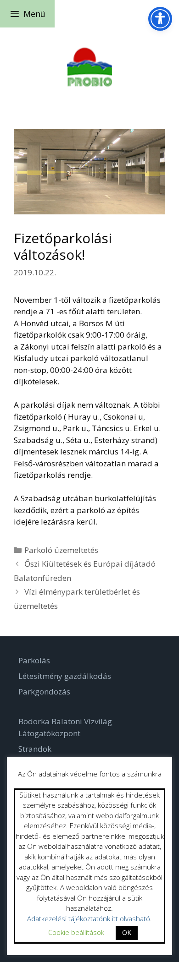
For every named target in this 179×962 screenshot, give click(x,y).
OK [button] (126, 932)
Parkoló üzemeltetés (61, 550)
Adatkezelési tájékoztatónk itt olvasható (88, 918)
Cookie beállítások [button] (76, 932)
